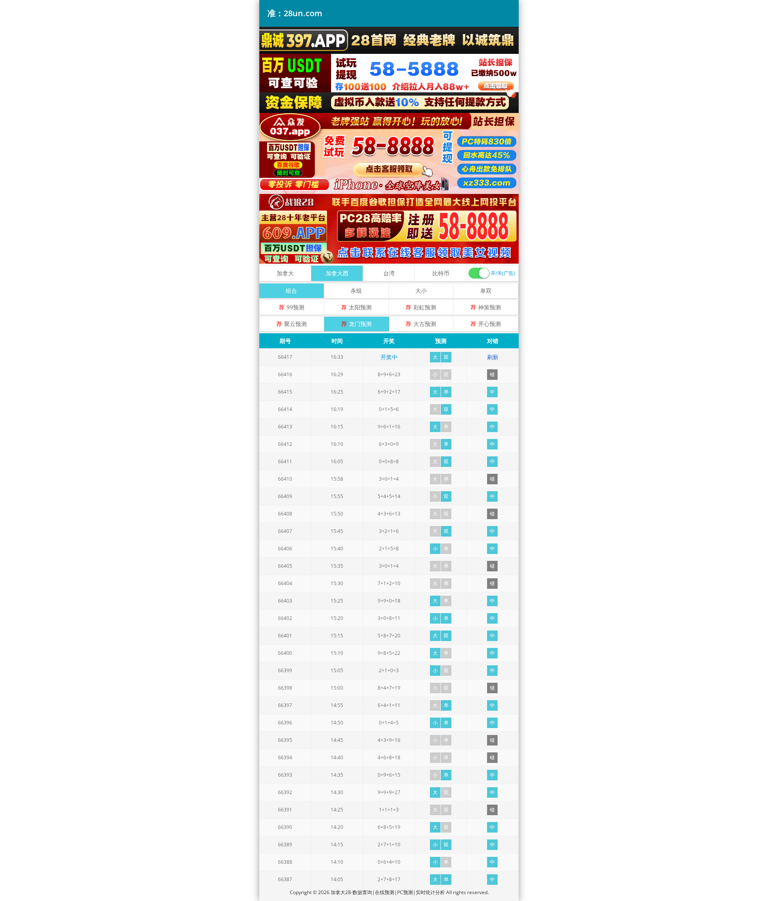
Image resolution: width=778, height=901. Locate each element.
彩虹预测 (424, 307)
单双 (486, 290)
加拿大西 (337, 273)
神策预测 (489, 307)
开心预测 (489, 324)
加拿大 (285, 273)
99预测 (295, 307)
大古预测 (424, 324)
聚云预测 (295, 324)
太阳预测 (360, 307)
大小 (421, 290)
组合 (291, 290)
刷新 (492, 357)
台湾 (389, 273)
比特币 (440, 273)
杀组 (356, 290)
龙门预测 (360, 324)
